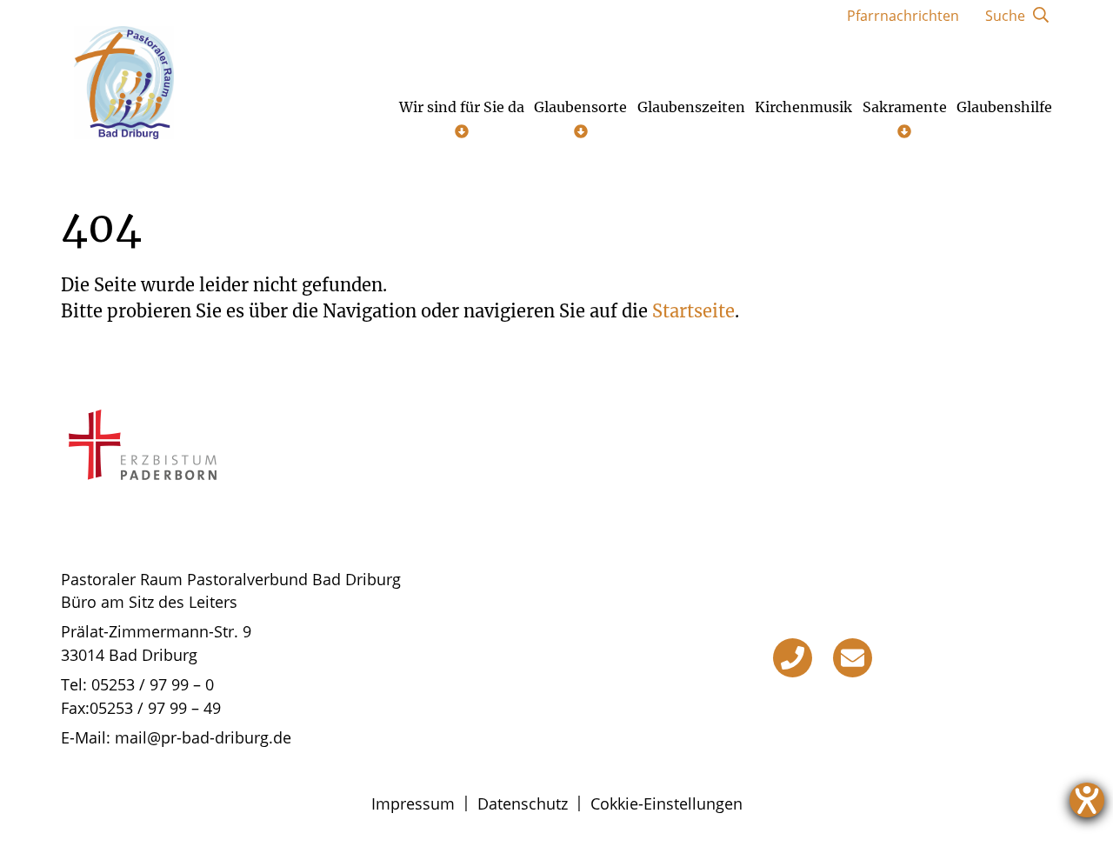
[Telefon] (792, 657)
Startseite (693, 311)
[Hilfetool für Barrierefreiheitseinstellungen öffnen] (1087, 800)
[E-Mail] (852, 657)
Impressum (413, 803)
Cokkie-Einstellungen (666, 803)
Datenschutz (522, 803)
